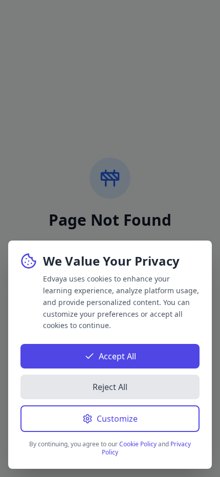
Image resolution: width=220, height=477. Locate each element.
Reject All (110, 387)
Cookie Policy (138, 444)
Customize (117, 418)
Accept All (117, 356)
